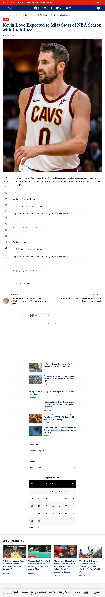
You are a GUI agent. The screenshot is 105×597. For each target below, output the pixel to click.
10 (46, 498)
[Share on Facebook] (6, 187)
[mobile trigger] (5, 8)
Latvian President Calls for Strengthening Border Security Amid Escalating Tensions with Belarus (60, 430)
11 (52, 498)
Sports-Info (27, 283)
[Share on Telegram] (6, 242)
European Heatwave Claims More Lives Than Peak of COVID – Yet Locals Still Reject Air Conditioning (59, 417)
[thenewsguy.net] (52, 8)
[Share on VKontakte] (6, 236)
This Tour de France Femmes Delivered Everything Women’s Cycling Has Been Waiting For (90, 566)
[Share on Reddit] (6, 230)
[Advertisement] (52, 341)
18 (52, 506)
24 (46, 513)
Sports (6, 19)
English (36, 315)
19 (59, 506)
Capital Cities (47, 423)
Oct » (37, 527)
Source (66, 213)
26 (59, 513)
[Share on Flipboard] (6, 199)
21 (73, 506)
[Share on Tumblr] (6, 224)
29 (32, 521)
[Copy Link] (6, 254)
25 (52, 513)
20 (66, 506)
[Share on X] (6, 193)
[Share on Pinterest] (6, 205)
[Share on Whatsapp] (6, 211)
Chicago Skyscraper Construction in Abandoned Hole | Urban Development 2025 (59, 378)
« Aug (31, 527)
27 (66, 513)
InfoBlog (46, 435)
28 (73, 513)
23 (39, 513)
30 (39, 521)
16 (39, 506)
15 (32, 506)
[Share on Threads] (6, 248)
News (45, 370)
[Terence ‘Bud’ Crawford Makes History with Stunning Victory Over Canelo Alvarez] (39, 551)
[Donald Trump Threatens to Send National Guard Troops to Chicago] (35, 367)
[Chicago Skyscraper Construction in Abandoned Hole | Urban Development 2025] (35, 379)
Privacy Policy (33, 2)
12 (59, 498)
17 (46, 506)
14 (73, 498)
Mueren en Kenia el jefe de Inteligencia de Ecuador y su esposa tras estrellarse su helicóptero (60, 404)
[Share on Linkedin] (6, 217)
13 (66, 498)
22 (32, 513)
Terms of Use (48, 2)
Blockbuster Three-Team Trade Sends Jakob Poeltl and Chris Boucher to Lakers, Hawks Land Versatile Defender (65, 566)
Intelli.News (47, 410)
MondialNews (33, 397)
